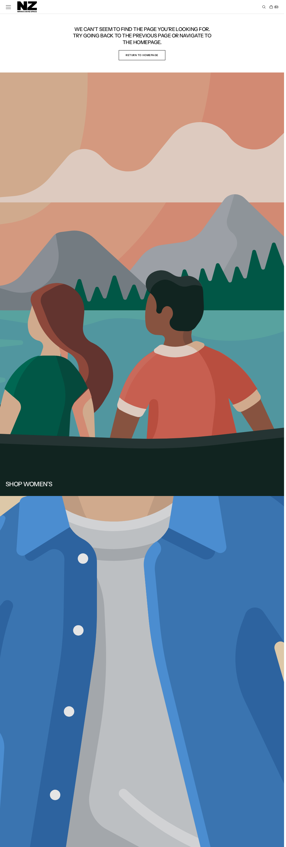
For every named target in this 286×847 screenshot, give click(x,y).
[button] (8, 7)
